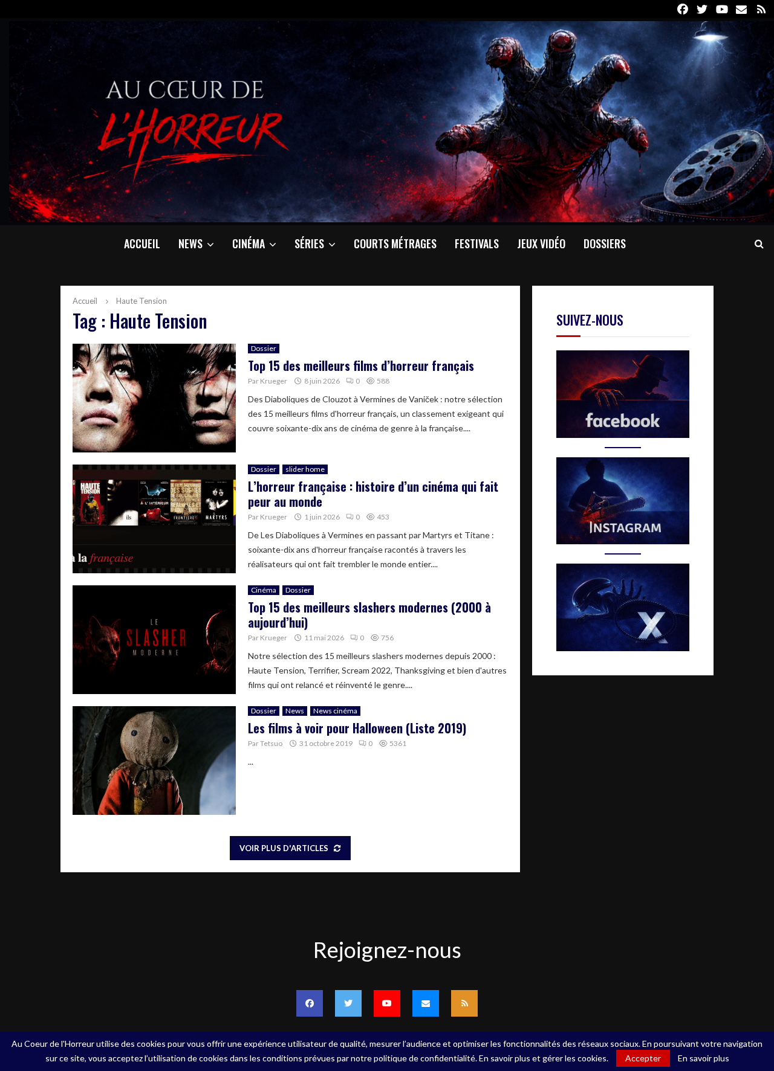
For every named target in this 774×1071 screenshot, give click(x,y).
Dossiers (605, 243)
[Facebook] (309, 1003)
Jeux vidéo (541, 243)
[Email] (425, 1003)
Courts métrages (395, 243)
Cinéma (248, 243)
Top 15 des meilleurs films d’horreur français (361, 365)
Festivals (477, 243)
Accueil (142, 243)
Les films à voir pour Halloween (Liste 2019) (357, 728)
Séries (309, 243)
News (190, 243)
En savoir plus (703, 1058)
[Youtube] (387, 1003)
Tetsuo (271, 743)
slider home (305, 469)
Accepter (643, 1058)
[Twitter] (348, 1003)
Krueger (273, 380)
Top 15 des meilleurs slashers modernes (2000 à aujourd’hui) (369, 614)
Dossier (263, 348)
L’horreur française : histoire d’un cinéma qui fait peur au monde (373, 493)
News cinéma (335, 710)
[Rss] (464, 1003)
